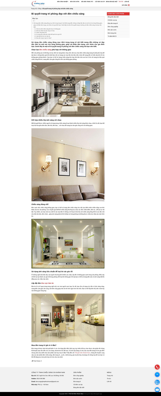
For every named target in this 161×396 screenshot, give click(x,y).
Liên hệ (126, 1)
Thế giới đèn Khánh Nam (82, 352)
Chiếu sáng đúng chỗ (41, 32)
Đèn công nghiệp (62, 1)
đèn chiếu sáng (45, 50)
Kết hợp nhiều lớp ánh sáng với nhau (45, 30)
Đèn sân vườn (74, 1)
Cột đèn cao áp (100, 1)
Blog (39, 8)
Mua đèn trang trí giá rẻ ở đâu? (43, 38)
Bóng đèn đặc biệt (111, 1)
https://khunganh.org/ (96, 393)
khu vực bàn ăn (47, 283)
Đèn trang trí (77, 381)
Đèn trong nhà (112, 33)
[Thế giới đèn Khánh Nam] (39, 3)
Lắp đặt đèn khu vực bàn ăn (43, 36)
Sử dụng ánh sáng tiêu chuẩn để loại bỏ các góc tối (48, 34)
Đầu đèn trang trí (87, 1)
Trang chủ (34, 8)
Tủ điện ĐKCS (112, 36)
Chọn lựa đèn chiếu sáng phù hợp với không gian (48, 29)
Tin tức (121, 1)
